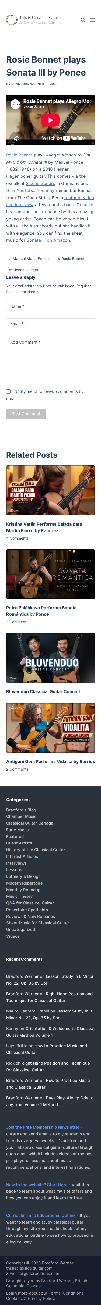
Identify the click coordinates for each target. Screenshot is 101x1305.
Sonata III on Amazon (48, 240)
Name (17, 306)
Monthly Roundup (23, 889)
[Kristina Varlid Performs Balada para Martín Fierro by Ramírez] (50, 490)
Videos (13, 936)
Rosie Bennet (19, 155)
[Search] (83, 20)
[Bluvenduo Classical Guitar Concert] (50, 658)
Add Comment (25, 342)
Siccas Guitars (40, 183)
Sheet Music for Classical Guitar (37, 922)
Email (16, 323)
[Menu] (92, 19)
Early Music (17, 829)
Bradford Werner (22, 976)
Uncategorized (20, 929)
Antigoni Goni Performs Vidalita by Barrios (50, 761)
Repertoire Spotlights (27, 909)
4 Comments (17, 538)
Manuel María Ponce (29, 258)
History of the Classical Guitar (35, 849)
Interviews (16, 863)
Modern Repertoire (24, 883)
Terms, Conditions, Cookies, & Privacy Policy (45, 1295)
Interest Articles (22, 856)
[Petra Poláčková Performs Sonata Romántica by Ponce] (50, 574)
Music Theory (19, 896)
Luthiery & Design (23, 876)
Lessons (14, 869)
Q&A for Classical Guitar (30, 902)
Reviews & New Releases (30, 916)
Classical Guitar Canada (29, 823)
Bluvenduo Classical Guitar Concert (43, 691)
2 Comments (17, 621)
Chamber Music (21, 816)
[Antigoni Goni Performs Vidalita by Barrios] (50, 728)
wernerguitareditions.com (34, 1273)
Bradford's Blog (21, 809)
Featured (15, 836)
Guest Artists (19, 843)
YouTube (25, 190)
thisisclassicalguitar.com (29, 1268)
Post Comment (26, 413)
